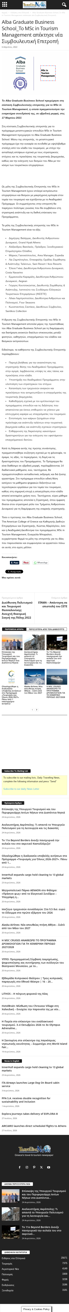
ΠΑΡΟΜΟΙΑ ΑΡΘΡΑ (14, 629)
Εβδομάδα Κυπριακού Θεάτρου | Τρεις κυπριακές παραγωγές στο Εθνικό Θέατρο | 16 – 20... (32, 979)
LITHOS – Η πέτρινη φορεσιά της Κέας (25, 993)
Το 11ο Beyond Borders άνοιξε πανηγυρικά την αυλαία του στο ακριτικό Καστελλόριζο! (54, 657)
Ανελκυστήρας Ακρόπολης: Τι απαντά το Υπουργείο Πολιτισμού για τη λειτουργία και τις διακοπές (33, 658)
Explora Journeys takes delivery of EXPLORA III (30, 1113)
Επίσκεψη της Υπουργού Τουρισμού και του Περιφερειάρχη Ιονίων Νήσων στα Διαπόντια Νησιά (11, 657)
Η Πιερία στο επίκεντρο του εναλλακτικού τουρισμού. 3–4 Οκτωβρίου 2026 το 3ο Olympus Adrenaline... (31, 1025)
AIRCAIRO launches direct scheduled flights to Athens (34, 1126)
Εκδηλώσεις (8, 1285)
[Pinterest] (35, 1167)
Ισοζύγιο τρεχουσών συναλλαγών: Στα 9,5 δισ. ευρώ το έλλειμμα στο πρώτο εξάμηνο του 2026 (33, 910)
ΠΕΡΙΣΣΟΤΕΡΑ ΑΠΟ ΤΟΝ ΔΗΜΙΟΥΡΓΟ (46, 629)
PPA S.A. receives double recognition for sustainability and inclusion (26, 1100)
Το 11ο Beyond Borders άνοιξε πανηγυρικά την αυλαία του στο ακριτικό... (41, 1230)
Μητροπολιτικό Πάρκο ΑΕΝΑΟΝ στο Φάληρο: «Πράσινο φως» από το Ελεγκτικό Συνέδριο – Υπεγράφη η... (29, 894)
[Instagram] (27, 1167)
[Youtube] (49, 1167)
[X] (42, 1167)
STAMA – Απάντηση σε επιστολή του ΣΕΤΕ (52, 604)
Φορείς (5, 1279)
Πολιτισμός (7, 1274)
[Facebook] (20, 1167)
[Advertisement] (34, 176)
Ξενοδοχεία (7, 1290)
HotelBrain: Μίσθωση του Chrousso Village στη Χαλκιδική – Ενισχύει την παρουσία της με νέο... (31, 1007)
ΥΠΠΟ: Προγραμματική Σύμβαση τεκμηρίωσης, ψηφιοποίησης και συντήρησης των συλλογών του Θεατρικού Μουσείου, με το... (33, 963)
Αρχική (4, 12)
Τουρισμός (7, 1263)
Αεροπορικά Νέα (10, 1269)
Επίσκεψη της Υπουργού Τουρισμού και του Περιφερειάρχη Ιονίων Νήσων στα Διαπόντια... (44, 1194)
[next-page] (36, 709)
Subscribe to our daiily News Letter (21, 789)
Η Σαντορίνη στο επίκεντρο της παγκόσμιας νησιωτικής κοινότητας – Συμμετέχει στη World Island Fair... (34, 1044)
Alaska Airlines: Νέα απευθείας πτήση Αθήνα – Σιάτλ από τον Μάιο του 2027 (33, 689)
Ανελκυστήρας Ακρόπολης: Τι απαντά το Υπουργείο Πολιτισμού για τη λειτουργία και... (42, 1212)
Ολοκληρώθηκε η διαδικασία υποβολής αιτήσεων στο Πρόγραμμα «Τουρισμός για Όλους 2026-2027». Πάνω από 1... (34, 859)
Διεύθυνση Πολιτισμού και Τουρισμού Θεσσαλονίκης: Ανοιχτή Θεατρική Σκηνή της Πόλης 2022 (17, 610)
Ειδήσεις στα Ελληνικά (20, 12)
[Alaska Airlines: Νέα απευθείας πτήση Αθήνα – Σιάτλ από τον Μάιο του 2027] (34, 676)
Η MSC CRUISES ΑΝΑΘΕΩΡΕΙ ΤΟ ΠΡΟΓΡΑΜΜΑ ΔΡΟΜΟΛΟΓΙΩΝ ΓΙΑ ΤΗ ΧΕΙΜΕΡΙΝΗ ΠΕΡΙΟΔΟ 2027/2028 (56, 691)
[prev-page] (32, 709)
